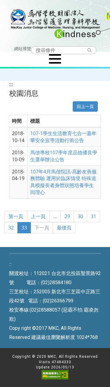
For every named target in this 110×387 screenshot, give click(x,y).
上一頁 (38, 216)
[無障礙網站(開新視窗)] (55, 378)
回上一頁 (85, 106)
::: (11, 84)
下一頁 (42, 227)
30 (80, 216)
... (55, 216)
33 (24, 227)
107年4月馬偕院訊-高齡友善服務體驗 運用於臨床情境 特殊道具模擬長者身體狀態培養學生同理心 (63, 182)
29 (67, 216)
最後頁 (64, 227)
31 (93, 216)
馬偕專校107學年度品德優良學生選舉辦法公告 (63, 156)
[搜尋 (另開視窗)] (92, 50)
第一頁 (16, 216)
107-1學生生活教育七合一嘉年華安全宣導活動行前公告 (63, 137)
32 (11, 227)
